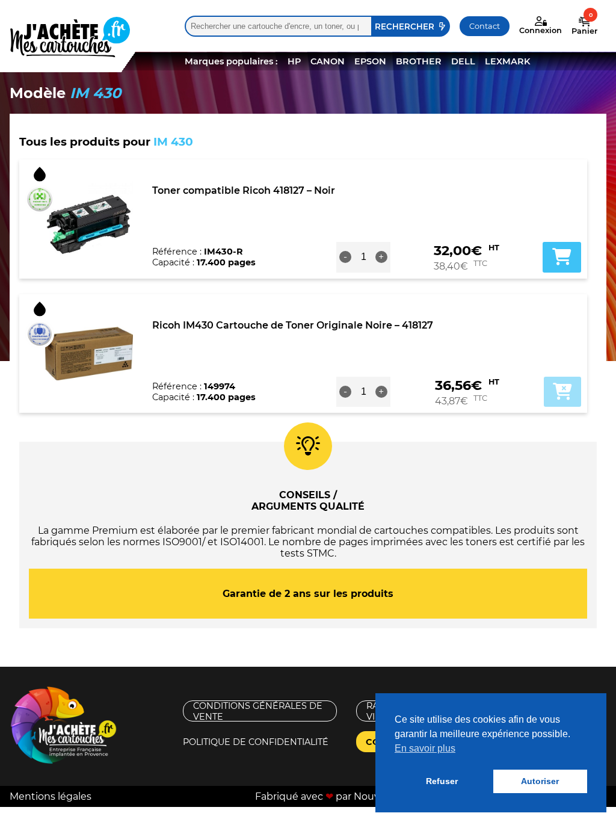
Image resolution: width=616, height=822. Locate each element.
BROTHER (419, 61)
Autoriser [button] (540, 781)
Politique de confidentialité (255, 742)
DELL (463, 61)
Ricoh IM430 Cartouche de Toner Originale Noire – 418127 (292, 325)
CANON (327, 61)
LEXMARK (507, 61)
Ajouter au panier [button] (562, 257)
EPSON (370, 61)
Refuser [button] (442, 781)
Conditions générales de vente (257, 711)
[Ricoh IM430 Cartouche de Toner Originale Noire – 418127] (88, 353)
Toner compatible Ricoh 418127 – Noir (243, 190)
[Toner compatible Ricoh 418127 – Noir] (88, 219)
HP (294, 61)
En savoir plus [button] (425, 748)
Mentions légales (50, 796)
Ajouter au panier (562, 392)
